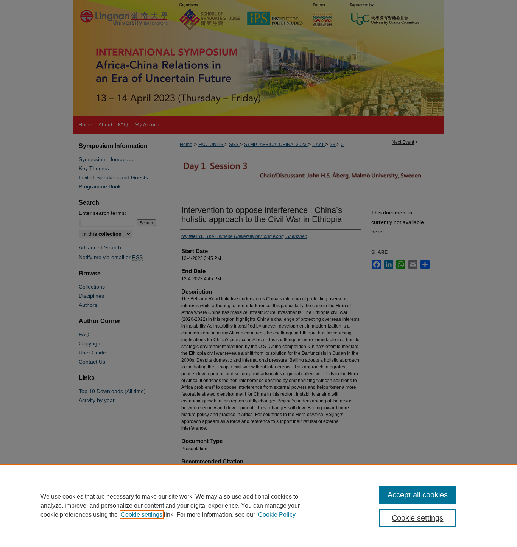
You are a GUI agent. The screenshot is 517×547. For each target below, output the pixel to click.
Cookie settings (141, 514)
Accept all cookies (418, 495)
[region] (258, 505)
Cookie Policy (277, 514)
